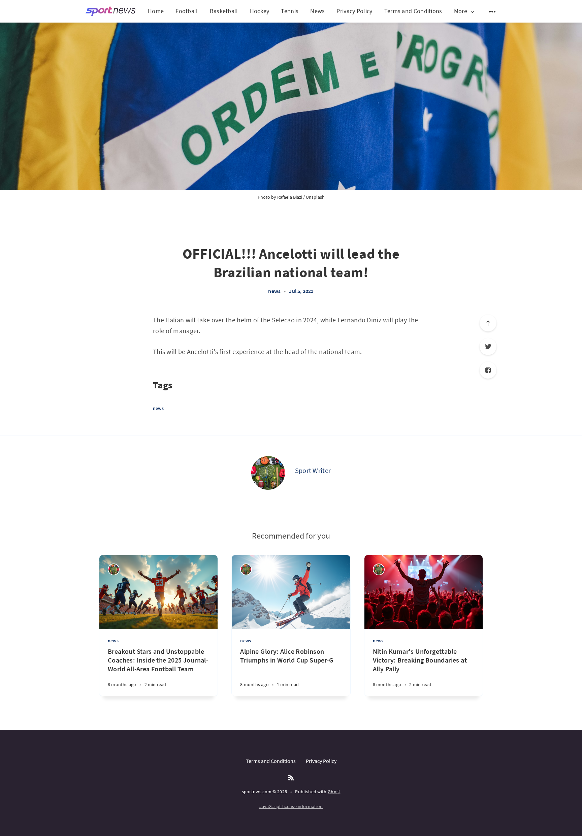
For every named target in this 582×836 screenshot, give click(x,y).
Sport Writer (313, 470)
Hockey (259, 11)
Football (186, 11)
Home (156, 11)
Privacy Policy (354, 11)
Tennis (289, 11)
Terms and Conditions (413, 11)
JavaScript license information (291, 806)
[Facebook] (488, 370)
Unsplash (315, 197)
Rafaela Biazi (289, 197)
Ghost (334, 792)
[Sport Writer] (268, 473)
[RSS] (291, 778)
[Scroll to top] (488, 323)
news (274, 291)
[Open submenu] (492, 11)
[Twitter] (488, 346)
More (460, 11)
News (317, 11)
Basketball (224, 11)
